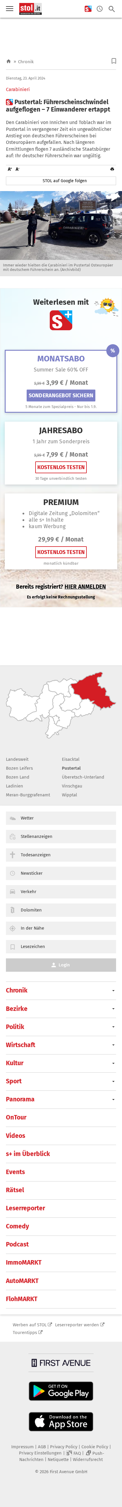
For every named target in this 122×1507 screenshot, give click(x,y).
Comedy (17, 1226)
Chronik (26, 61)
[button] (114, 61)
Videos (15, 1136)
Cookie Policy (94, 1446)
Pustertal (71, 768)
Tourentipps (25, 1332)
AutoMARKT (22, 1281)
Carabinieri (18, 89)
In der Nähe (32, 928)
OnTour (16, 1117)
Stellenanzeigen (36, 836)
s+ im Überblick (28, 1154)
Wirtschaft (20, 1045)
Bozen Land (17, 777)
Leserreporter (25, 1208)
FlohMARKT (21, 1299)
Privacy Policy (63, 1446)
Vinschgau (72, 786)
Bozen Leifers (19, 768)
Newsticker (32, 873)
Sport (14, 1081)
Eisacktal (70, 759)
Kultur (14, 1063)
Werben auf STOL (29, 1324)
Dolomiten (31, 910)
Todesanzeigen (36, 854)
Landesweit (17, 759)
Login (64, 965)
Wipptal (69, 795)
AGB (42, 1446)
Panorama (20, 1099)
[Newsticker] (100, 9)
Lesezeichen (33, 946)
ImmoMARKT (23, 1262)
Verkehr (28, 891)
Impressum (22, 1446)
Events (15, 1172)
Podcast (17, 1244)
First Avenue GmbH (68, 1471)
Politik (15, 1027)
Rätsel (15, 1190)
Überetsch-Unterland (83, 777)
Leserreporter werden (77, 1324)
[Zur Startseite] (8, 61)
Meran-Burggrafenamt (28, 795)
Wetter (27, 818)
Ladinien (14, 786)
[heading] (61, 106)
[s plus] (88, 9)
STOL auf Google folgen (65, 180)
